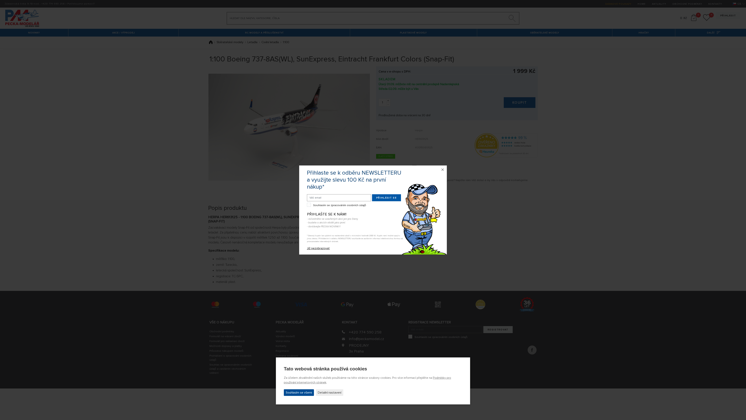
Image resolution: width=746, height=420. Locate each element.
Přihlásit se (386, 197)
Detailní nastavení (329, 393)
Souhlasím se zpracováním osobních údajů (339, 205)
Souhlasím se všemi (299, 393)
